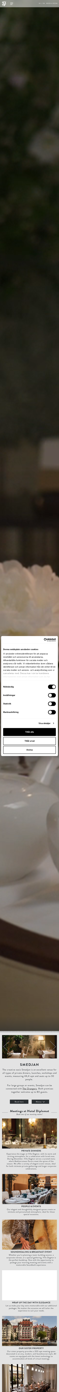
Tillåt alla (29, 732)
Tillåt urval (30, 741)
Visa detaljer (44, 723)
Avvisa (29, 750)
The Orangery (30, 1088)
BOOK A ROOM (52, 3)
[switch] (52, 695)
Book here (19, 1101)
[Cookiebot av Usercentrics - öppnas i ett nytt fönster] (44, 640)
